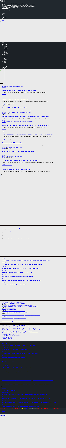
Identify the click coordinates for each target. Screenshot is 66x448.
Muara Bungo (6, 48)
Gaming (5, 64)
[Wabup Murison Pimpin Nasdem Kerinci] (8, 308)
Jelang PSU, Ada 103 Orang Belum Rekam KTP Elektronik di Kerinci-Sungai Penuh (25, 116)
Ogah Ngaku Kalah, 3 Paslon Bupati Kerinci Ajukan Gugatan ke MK (14, 318)
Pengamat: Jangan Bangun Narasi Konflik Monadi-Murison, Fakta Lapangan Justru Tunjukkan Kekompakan (18, 6)
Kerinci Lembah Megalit (5, 8)
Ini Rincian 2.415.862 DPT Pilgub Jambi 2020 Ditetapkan (18, 151)
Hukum (3, 43)
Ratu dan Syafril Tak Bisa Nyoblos (12, 143)
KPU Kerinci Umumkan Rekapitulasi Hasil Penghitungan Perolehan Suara (15, 321)
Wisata (5, 57)
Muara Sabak (6, 51)
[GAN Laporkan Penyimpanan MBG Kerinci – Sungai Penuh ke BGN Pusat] (14, 325)
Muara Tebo (6, 50)
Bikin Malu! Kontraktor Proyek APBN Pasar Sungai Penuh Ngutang (14, 228)
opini (4, 60)
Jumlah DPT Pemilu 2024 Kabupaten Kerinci (15, 108)
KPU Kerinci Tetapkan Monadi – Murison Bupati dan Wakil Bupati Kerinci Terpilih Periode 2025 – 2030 (21, 315)
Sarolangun (5, 52)
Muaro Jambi (6, 47)
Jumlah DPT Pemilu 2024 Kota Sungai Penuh (15, 99)
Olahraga (5, 59)
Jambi (3, 45)
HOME (3, 42)
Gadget (5, 62)
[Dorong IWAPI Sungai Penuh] (7, 337)
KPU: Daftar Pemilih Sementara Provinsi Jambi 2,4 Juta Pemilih (20, 160)
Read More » (4, 94)
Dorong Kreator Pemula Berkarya (7, 10)
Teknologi (4, 61)
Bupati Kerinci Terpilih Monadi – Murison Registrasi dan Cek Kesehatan (15, 312)
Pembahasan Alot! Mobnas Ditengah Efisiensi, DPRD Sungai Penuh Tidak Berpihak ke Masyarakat (20, 306)
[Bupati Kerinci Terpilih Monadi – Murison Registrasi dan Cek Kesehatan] (13, 311)
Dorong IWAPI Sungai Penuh (6, 9)
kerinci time (4, 87)
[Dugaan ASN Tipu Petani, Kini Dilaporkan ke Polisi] (10, 334)
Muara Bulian (6, 53)
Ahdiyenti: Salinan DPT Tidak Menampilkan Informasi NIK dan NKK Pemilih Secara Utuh (27, 134)
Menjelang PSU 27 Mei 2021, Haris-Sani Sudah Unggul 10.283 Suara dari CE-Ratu (25, 125)
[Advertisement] (33, 34)
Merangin (5, 46)
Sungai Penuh (5, 44)
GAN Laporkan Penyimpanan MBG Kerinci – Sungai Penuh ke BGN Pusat (13, 3)
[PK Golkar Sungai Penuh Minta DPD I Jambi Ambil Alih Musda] (12, 302)
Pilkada (5, 55)
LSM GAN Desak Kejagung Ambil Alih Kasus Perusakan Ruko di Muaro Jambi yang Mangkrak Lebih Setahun (19, 4)
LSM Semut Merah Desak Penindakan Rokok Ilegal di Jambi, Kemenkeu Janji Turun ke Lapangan (17, 5)
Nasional (4, 58)
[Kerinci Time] (2, 21)
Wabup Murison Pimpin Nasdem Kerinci (9, 309)
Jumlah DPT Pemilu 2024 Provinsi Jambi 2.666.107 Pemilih (19, 90)
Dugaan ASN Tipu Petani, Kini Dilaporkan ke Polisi (10, 7)
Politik (3, 54)
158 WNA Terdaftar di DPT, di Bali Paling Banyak (16, 169)
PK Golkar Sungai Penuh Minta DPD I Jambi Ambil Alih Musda (13, 303)
